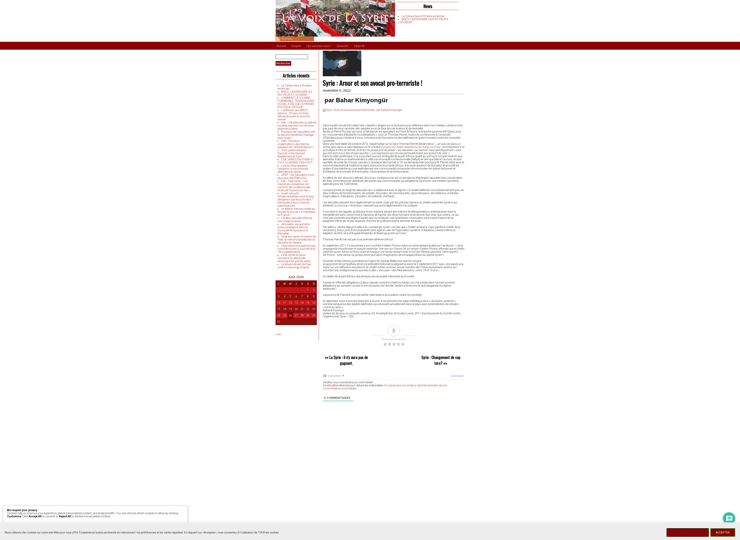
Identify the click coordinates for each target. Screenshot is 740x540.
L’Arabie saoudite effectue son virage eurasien (295, 219)
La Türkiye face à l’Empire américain (423, 16)
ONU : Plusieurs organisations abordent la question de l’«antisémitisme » (295, 144)
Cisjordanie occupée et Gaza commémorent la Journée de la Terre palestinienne (297, 248)
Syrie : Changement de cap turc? (440, 360)
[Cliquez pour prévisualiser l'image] (362, 110)
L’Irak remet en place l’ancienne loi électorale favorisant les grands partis (294, 258)
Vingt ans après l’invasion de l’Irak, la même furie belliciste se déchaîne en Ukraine (297, 239)
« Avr (278, 334)
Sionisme (342, 46)
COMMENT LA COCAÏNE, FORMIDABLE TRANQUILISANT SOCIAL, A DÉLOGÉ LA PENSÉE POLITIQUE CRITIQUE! (296, 102)
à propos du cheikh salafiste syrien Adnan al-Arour (410, 146)
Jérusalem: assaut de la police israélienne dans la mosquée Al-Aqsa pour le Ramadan (294, 229)
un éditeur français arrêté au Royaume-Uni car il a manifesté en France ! (296, 211)
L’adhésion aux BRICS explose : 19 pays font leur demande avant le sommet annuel (294, 115)
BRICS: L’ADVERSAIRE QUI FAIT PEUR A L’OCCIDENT (295, 93)
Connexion (457, 375)
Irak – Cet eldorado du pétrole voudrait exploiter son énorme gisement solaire (297, 125)
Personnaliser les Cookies (687, 532)
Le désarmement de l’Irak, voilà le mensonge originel (295, 266)
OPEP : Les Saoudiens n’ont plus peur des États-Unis (296, 176)
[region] (370, 531)
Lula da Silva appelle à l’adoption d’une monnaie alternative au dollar (293, 168)
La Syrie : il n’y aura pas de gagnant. (348, 360)
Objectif (359, 46)
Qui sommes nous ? (318, 46)
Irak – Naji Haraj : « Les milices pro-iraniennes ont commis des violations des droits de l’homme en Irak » (294, 185)
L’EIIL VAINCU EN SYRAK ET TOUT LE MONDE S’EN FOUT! (296, 161)
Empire (296, 46)
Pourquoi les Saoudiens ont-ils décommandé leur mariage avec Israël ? (297, 134)
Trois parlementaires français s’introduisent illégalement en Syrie (292, 153)
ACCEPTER (723, 532)
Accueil (281, 46)
